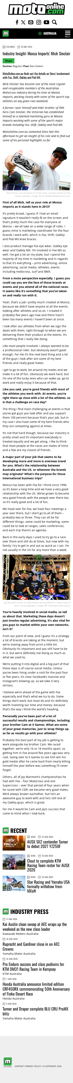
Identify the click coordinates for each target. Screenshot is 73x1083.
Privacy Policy (33, 1066)
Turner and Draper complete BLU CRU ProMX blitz (35, 1011)
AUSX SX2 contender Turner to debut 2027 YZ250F (47, 844)
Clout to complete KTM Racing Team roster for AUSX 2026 (48, 865)
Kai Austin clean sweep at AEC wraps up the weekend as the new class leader (35, 926)
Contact (19, 1066)
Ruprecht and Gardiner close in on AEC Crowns (31, 946)
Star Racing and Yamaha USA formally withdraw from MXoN (48, 886)
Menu (67, 37)
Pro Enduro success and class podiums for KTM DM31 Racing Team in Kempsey (33, 966)
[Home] (36, 9)
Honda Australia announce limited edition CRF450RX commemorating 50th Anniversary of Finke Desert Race (36, 989)
